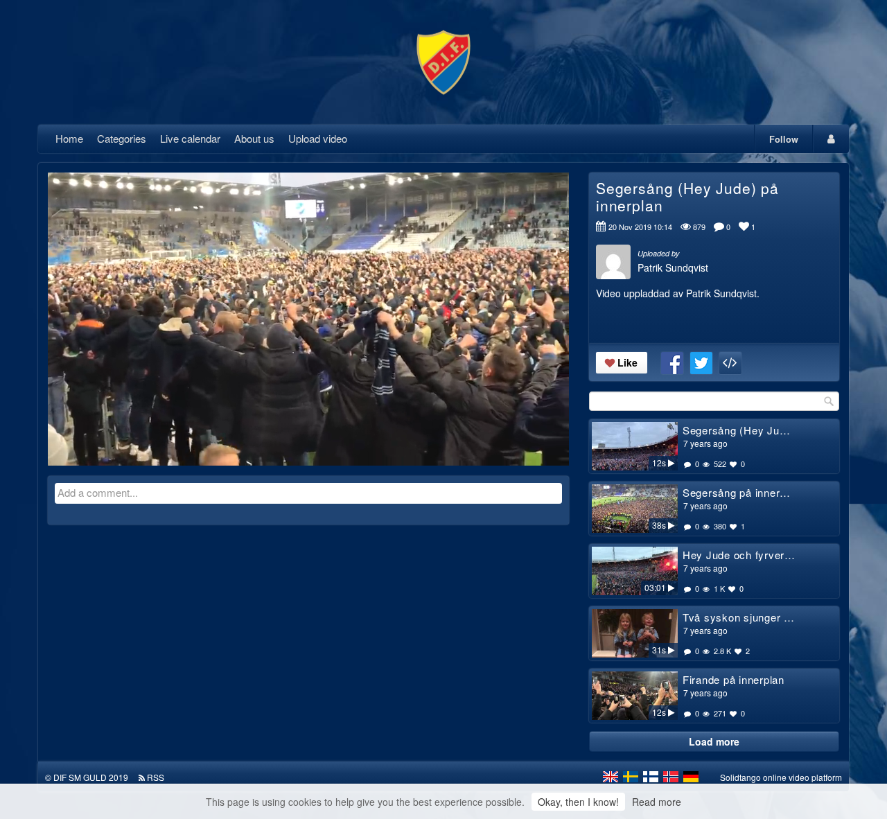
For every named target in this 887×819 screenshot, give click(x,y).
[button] (67, 449)
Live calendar (190, 138)
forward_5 (394, 308)
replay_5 (222, 308)
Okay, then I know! (578, 802)
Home (69, 138)
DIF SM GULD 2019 (90, 777)
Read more (656, 802)
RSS (155, 777)
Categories (121, 138)
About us (254, 138)
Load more (714, 741)
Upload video (317, 138)
